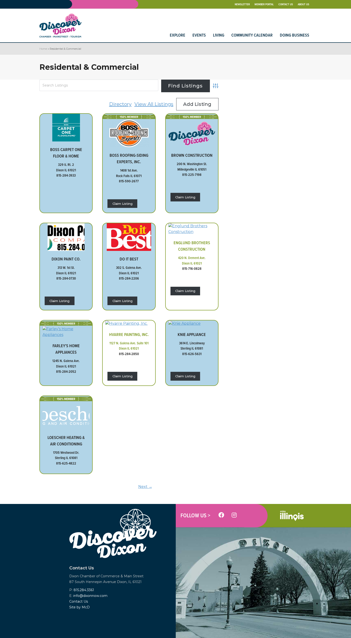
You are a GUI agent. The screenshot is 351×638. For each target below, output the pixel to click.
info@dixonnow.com (90, 596)
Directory (120, 104)
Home (43, 48)
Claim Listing (122, 203)
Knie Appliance (192, 334)
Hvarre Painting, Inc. (129, 334)
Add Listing (197, 104)
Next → (145, 486)
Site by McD (79, 607)
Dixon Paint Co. (66, 259)
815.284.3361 (84, 590)
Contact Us (78, 601)
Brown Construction (192, 155)
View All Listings (153, 104)
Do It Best (129, 259)
